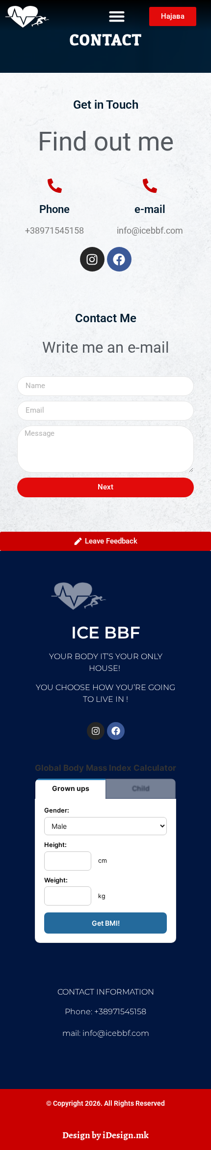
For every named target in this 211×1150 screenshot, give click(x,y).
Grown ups (70, 788)
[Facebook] (119, 259)
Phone (54, 209)
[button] (116, 16)
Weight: (56, 881)
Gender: (56, 811)
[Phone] (55, 186)
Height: (55, 845)
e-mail (149, 209)
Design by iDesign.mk (105, 1135)
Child (141, 788)
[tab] (70, 789)
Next (105, 487)
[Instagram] (92, 259)
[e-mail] (150, 186)
